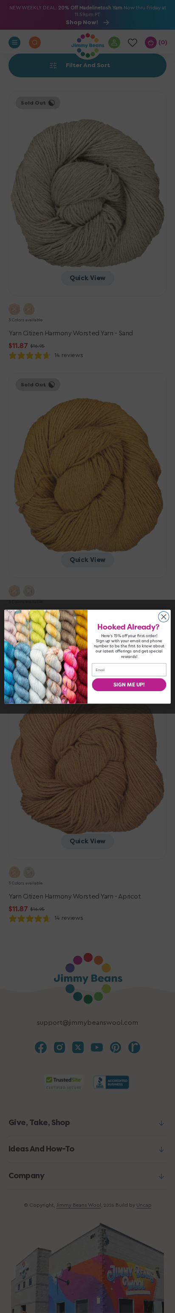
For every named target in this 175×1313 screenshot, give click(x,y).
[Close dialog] (163, 616)
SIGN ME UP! (128, 684)
